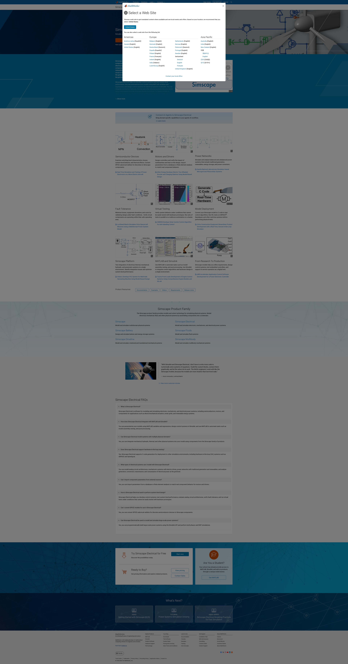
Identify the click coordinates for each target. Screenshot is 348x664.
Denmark (153, 44)
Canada (126, 44)
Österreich (178, 47)
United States (128, 47)
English (179, 63)
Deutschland (154, 47)
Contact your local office (174, 76)
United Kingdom (180, 69)
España (152, 50)
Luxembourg (154, 66)
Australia (204, 41)
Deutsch (180, 59)
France (152, 56)
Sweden (178, 53)
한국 (202, 63)
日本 (202, 59)
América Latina (129, 41)
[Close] (223, 5)
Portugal (178, 50)
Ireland (152, 59)
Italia (151, 63)
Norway (177, 44)
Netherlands (179, 41)
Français (180, 66)
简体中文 (206, 53)
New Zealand (205, 47)
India (202, 44)
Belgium (152, 41)
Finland (152, 53)
